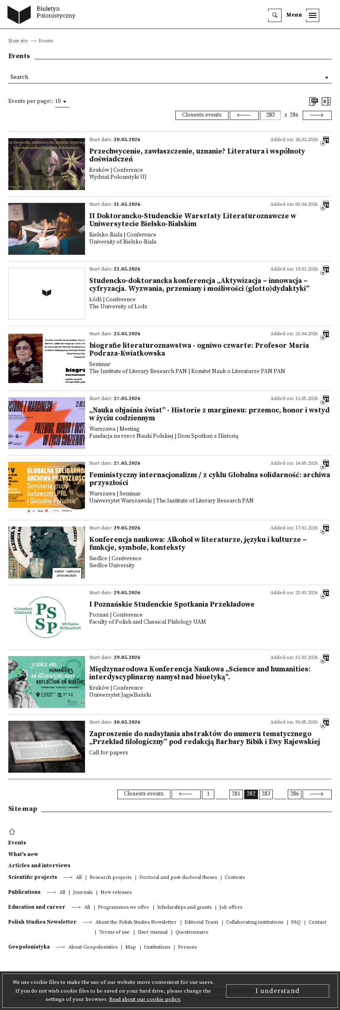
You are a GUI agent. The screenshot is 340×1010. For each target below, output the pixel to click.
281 (236, 794)
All (79, 878)
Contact (317, 922)
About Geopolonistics (92, 947)
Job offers (230, 907)
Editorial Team (201, 922)
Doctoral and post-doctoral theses (178, 878)
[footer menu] (13, 832)
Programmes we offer (123, 907)
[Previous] (244, 115)
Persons (187, 947)
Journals (82, 892)
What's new (23, 854)
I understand (277, 991)
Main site (18, 41)
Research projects (110, 878)
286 (294, 115)
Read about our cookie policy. (145, 999)
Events (17, 842)
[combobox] (62, 101)
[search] (275, 15)
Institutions (157, 947)
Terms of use (114, 932)
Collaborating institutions (254, 922)
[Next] (317, 115)
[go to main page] (43, 15)
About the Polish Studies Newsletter (136, 922)
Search (19, 77)
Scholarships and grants (184, 907)
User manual (153, 932)
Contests (235, 878)
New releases (115, 892)
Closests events (202, 115)
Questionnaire (192, 932)
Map (130, 947)
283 (266, 794)
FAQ (296, 922)
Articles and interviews (39, 865)
